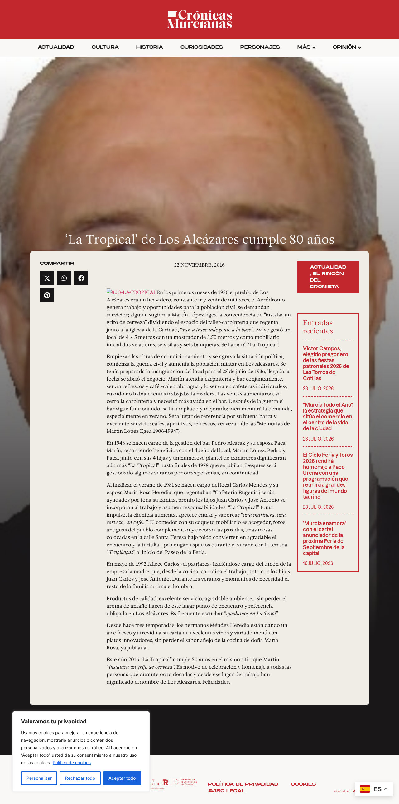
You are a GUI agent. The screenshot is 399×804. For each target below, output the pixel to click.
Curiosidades (201, 47)
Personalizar (39, 778)
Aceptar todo (122, 778)
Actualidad (56, 47)
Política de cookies (72, 762)
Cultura (105, 47)
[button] (47, 278)
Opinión (344, 47)
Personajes (260, 47)
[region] (81, 751)
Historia (149, 47)
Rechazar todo (80, 778)
